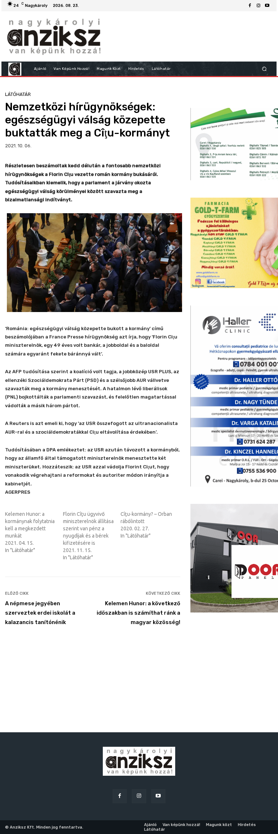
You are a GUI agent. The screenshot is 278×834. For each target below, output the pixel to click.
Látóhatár (18, 94)
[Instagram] (258, 5)
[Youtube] (267, 5)
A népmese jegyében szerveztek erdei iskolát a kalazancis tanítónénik (40, 613)
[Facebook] (249, 5)
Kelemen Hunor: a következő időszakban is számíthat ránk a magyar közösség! (138, 613)
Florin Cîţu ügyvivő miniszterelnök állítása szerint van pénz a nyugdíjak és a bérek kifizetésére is (88, 528)
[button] (264, 69)
